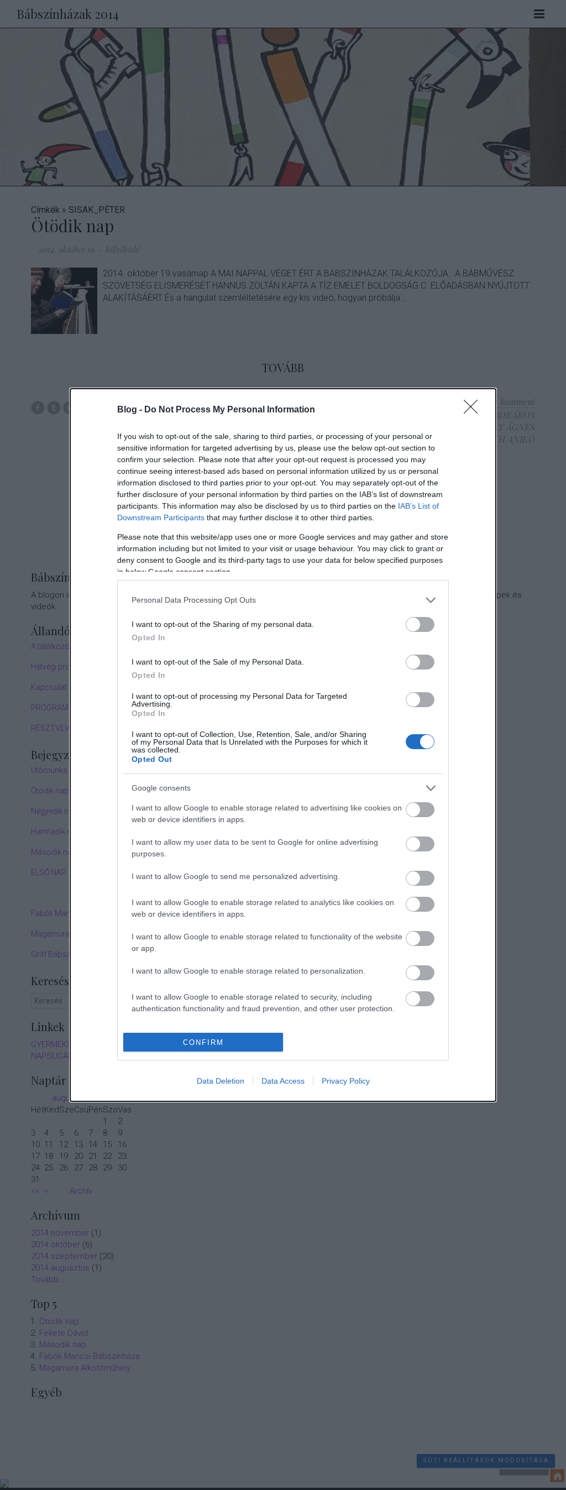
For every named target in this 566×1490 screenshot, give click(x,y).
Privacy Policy (346, 1080)
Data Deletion (220, 1080)
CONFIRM (203, 1042)
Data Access (283, 1080)
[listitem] (283, 600)
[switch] (420, 624)
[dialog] (283, 745)
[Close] (474, 410)
